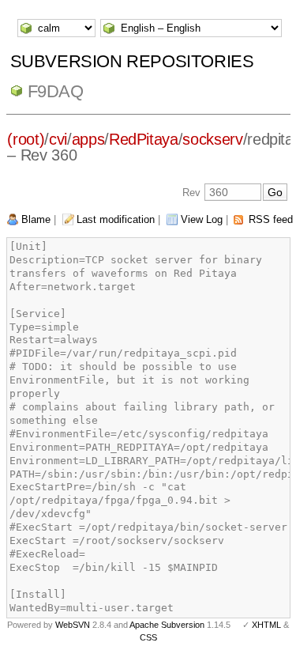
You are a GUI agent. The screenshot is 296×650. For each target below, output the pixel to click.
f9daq (56, 91)
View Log (202, 219)
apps (88, 139)
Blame (36, 219)
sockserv (212, 139)
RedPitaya (143, 139)
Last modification (116, 219)
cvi (58, 139)
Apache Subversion (166, 624)
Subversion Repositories (132, 61)
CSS (148, 637)
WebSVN (72, 624)
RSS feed (271, 219)
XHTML (266, 624)
